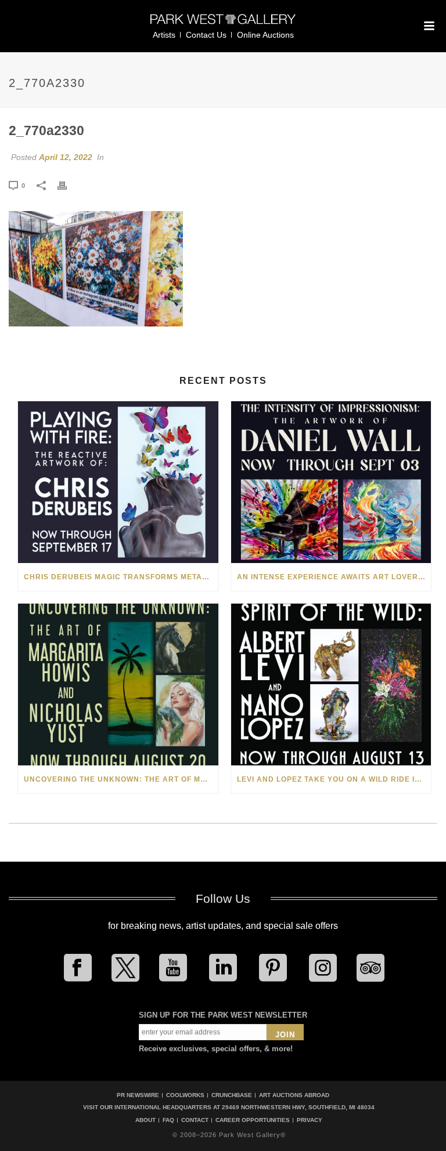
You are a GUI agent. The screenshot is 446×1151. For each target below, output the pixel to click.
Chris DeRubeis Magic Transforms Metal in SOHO (121, 577)
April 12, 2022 (65, 157)
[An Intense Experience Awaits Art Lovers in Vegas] (331, 482)
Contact (194, 1120)
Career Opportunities (252, 1120)
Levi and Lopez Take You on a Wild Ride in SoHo (334, 779)
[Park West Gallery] (223, 24)
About (145, 1120)
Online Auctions (265, 34)
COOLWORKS (185, 1095)
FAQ (168, 1120)
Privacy (309, 1120)
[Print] (67, 185)
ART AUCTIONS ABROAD (294, 1095)
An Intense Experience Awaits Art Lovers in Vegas (334, 577)
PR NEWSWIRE (138, 1095)
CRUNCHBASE (231, 1095)
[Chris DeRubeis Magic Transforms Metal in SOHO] (118, 482)
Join (285, 1034)
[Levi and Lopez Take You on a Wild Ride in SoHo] (331, 684)
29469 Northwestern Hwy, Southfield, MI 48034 (298, 1107)
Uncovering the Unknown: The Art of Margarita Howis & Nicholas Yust (121, 779)
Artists (164, 34)
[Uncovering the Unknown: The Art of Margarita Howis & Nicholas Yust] (118, 684)
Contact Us (206, 34)
